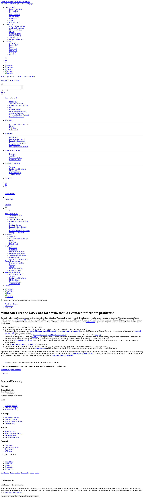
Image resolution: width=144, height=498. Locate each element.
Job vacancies (13, 37)
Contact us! (4, 373)
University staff (14, 22)
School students (14, 15)
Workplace (8, 120)
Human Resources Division (18, 105)
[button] (4, 90)
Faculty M (12, 47)
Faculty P (12, 52)
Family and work (15, 109)
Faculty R (12, 54)
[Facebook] (9, 65)
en (6, 60)
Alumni (11, 20)
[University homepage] (17, 4)
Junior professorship (16, 103)
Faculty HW (13, 45)
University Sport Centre (23, 340)
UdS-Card (12, 128)
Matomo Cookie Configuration (13, 485)
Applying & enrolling (16, 28)
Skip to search (16, 2)
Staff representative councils (18, 147)
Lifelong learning (15, 35)
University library (15, 160)
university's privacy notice (13, 492)
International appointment (17, 111)
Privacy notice (15, 473)
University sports (15, 34)
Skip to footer (25, 2)
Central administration (16, 113)
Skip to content (6, 2)
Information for (11, 7)
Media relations (14, 171)
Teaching (12, 156)
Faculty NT (13, 51)
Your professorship (11, 98)
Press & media (14, 17)
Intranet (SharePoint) (16, 39)
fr (5, 62)
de (6, 58)
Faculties (9, 41)
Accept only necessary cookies (28, 496)
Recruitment (13, 137)
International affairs (15, 158)
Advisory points (14, 175)
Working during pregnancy (18, 143)
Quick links (10, 24)
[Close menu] (2, 94)
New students (13, 11)
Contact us (8, 178)
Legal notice (5, 473)
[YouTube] (9, 67)
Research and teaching (12, 150)
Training (12, 167)
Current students (14, 13)
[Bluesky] (8, 69)
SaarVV (35, 337)
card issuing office (20, 320)
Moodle (11, 32)
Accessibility (25, 473)
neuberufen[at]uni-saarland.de (11, 370)
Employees (8, 133)
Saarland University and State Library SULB (49, 335)
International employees (17, 141)
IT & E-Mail (13, 130)
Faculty (11, 107)
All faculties (13, 43)
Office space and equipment (18, 124)
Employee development (17, 139)
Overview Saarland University (19, 115)
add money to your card (71, 331)
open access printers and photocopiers (25, 344)
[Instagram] (9, 71)
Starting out (13, 102)
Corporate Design (15, 173)
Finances (12, 126)
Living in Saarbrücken (16, 117)
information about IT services (62, 355)
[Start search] (22, 86)
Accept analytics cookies (9, 496)
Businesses (13, 18)
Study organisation (15, 30)
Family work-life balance (17, 169)
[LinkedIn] (9, 73)
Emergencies (34, 473)
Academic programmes (17, 26)
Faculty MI (13, 49)
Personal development (12, 163)
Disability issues (14, 145)
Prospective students (16, 9)
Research (12, 154)
